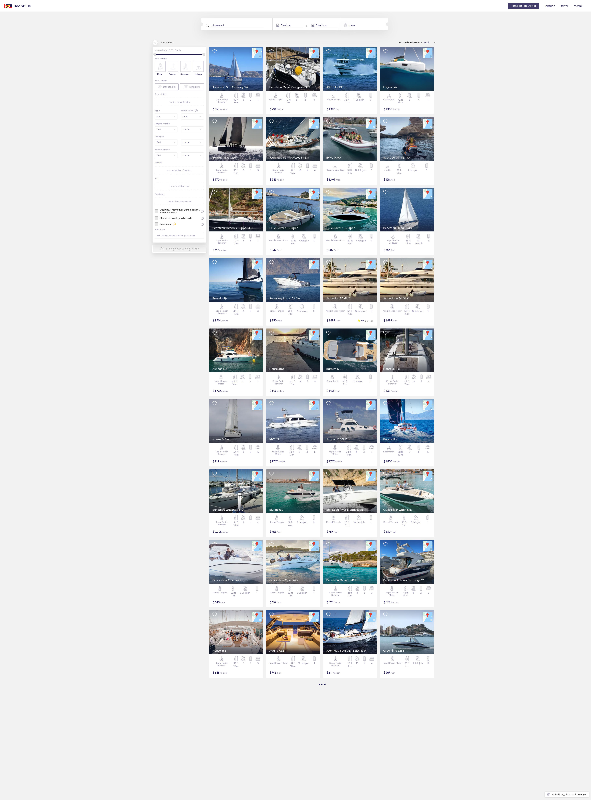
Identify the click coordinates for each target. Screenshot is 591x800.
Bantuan (549, 6)
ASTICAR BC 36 (336, 87)
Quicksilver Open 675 (397, 509)
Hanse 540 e (220, 439)
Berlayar (172, 74)
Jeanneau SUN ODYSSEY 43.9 (346, 650)
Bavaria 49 (219, 298)
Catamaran (185, 74)
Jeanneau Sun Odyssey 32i (230, 87)
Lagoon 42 (390, 87)
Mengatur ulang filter (182, 249)
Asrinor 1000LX (336, 439)
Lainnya (198, 74)
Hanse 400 (276, 369)
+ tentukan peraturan (179, 201)
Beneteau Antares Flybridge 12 (403, 580)
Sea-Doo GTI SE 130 (396, 157)
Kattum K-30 (334, 369)
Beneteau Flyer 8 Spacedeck (345, 509)
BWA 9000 (333, 157)
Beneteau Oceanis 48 (397, 228)
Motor (159, 74)
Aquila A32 (276, 650)
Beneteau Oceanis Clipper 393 (289, 87)
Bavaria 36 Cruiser (224, 157)
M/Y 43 (274, 439)
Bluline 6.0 (276, 509)
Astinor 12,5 (219, 369)
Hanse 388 (219, 650)
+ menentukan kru (179, 185)
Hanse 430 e (391, 369)
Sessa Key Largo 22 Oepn (286, 298)
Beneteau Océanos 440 (228, 509)
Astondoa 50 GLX (338, 298)
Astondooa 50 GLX (396, 298)
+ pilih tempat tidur (179, 101)
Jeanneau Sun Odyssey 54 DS (289, 157)
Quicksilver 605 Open (283, 228)
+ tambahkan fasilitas (179, 170)
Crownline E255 (393, 650)
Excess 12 (389, 439)
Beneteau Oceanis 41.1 (341, 580)
